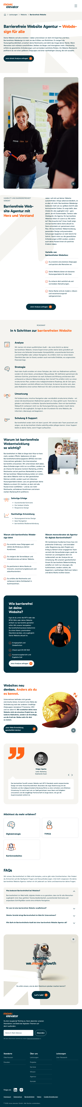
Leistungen (34, 1057)
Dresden (7, 1062)
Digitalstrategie (13, 834)
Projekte (33, 1062)
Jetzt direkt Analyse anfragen (16, 58)
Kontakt (33, 1081)
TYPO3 (47, 834)
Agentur (33, 1077)
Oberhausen (8, 1057)
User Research (61, 1057)
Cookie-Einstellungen (51, 1097)
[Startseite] (5, 14)
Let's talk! (39, 995)
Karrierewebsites (14, 856)
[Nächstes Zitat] (72, 775)
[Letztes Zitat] (68, 775)
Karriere (33, 1067)
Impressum (7, 1097)
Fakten (39, 1097)
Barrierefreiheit (29, 1097)
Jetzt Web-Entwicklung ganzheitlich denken (14, 729)
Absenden (41, 1033)
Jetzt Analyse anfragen (19, 663)
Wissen (32, 1072)
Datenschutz (18, 1097)
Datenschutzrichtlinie (33, 1038)
